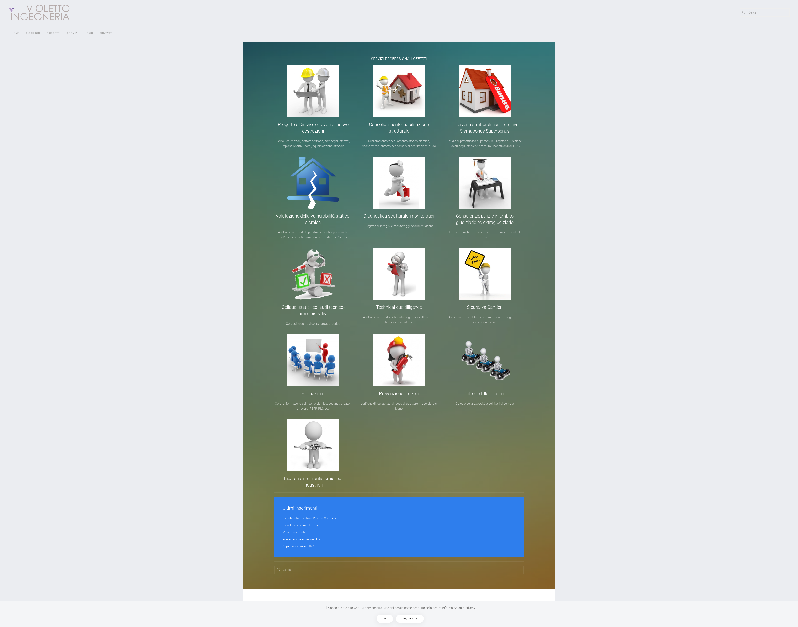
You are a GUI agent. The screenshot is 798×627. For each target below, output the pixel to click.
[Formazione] (313, 360)
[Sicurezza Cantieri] (485, 274)
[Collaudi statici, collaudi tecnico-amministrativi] (313, 274)
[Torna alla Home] (39, 12)
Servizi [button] (72, 33)
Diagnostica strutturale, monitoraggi (398, 216)
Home (15, 33)
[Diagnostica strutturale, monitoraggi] (399, 183)
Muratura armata (294, 532)
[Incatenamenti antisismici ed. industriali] (313, 445)
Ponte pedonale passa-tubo (301, 539)
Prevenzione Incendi (399, 393)
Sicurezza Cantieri (484, 307)
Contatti (106, 33)
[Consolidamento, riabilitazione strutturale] (399, 91)
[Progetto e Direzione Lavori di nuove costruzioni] (313, 91)
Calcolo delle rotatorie (484, 393)
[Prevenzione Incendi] (399, 360)
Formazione (313, 393)
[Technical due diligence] (399, 274)
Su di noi (33, 33)
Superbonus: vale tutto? (298, 546)
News (89, 33)
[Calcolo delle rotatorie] (485, 360)
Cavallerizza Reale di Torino (301, 525)
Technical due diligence (399, 307)
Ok (385, 618)
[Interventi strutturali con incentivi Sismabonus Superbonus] (485, 91)
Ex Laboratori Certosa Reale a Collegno (309, 518)
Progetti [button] (54, 33)
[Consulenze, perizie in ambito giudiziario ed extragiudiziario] (485, 183)
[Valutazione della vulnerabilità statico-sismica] (313, 183)
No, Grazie (409, 618)
